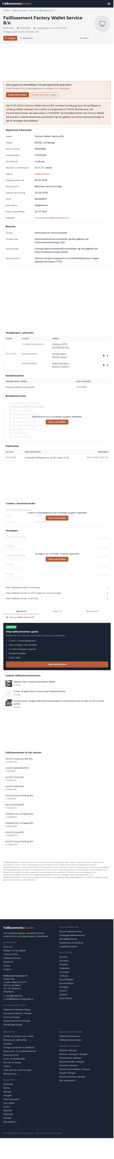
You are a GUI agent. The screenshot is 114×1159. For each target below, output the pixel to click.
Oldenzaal (8, 1114)
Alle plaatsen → (10, 1122)
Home (6, 10)
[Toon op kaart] (103, 355)
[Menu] (109, 4)
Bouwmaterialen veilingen (72, 1061)
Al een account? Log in (44, 94)
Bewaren (28, 38)
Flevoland (64, 960)
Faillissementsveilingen (70, 1040)
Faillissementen (19, 10)
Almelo (6, 1088)
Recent (21, 611)
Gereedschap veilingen (70, 1058)
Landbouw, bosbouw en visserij (18, 1036)
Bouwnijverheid (10, 1055)
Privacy (6, 965)
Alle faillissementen (68, 939)
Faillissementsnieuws (69, 1036)
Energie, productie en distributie (18, 1047)
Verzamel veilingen (68, 1065)
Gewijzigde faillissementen (72, 935)
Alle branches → (11, 1074)
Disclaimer (8, 962)
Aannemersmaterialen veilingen (74, 1069)
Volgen (12, 38)
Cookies (7, 969)
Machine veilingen (68, 1050)
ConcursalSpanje (11, 1017)
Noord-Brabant (66, 979)
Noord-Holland (66, 983)
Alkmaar (7, 1092)
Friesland (63, 964)
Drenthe (63, 957)
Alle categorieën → (68, 1080)
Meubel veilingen (67, 1073)
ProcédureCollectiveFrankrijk (17, 1013)
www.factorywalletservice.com (52, 217)
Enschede (8, 1084)
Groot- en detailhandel (14, 1059)
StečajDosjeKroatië (12, 1024)
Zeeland (63, 994)
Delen (85, 38)
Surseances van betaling (71, 943)
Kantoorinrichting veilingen (72, 1076)
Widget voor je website (14, 950)
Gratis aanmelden (17, 94)
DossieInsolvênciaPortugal (16, 1021)
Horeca (6, 1066)
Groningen (64, 972)
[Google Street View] (107, 355)
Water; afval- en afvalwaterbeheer (19, 1051)
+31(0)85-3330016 (13, 996)
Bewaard (93, 611)
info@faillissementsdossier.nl (19, 999)
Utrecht (63, 991)
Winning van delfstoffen (15, 1040)
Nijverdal (7, 1110)
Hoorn (6, 1107)
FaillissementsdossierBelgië (17, 1009)
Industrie (7, 1043)
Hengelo (7, 1095)
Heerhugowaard (11, 1099)
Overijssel (63, 987)
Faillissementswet (12, 958)
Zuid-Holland (65, 998)
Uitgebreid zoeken (68, 946)
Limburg (63, 976)
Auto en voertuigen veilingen (73, 1054)
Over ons (7, 947)
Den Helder (9, 1103)
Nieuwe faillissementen (70, 931)
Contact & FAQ (10, 954)
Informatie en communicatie (17, 1070)
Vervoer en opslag (12, 1062)
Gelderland (64, 968)
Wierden (7, 1118)
